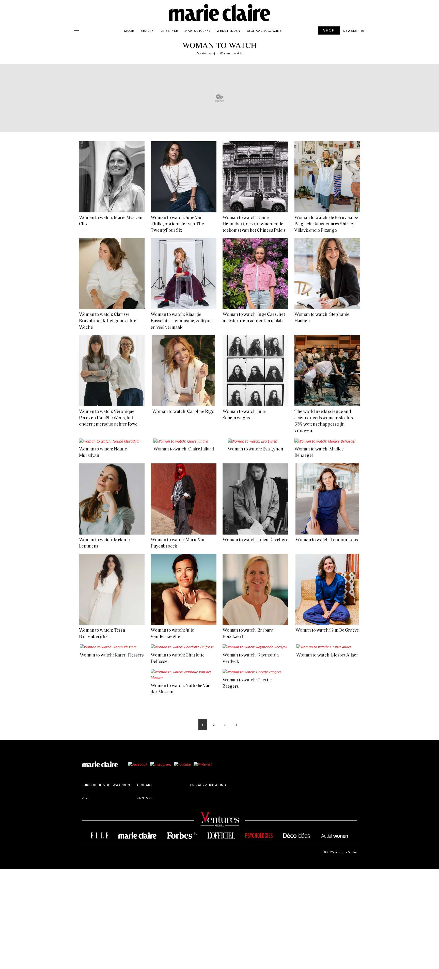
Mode (129, 30)
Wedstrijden (228, 30)
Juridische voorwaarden (106, 785)
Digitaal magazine (264, 30)
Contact (144, 797)
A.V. (85, 797)
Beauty (147, 30)
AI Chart (144, 785)
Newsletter (354, 30)
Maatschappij (197, 30)
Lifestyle (169, 30)
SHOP (329, 30)
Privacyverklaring (208, 785)
